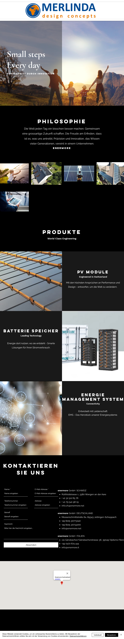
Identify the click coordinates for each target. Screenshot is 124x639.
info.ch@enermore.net (73, 505)
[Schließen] (121, 635)
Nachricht (8, 524)
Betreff (7, 512)
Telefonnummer (11, 501)
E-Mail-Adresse (41, 489)
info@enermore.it (70, 547)
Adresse (38, 501)
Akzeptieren (111, 635)
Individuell (97, 635)
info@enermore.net (71, 528)
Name (7, 489)
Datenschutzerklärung (78, 636)
